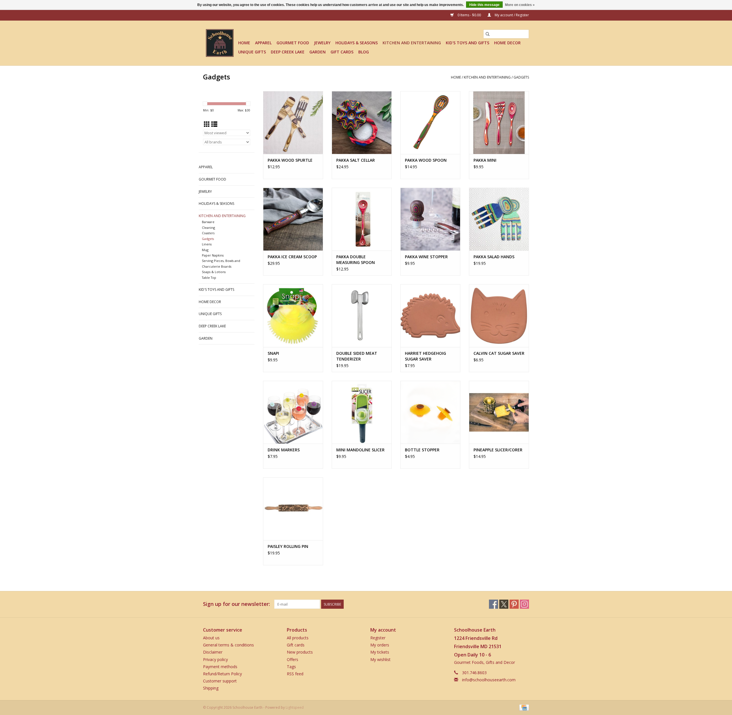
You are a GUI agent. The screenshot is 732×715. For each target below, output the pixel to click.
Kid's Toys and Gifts (467, 42)
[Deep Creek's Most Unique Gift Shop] (220, 43)
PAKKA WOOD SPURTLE (290, 160)
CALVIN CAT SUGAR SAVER (499, 353)
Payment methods (220, 666)
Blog (363, 52)
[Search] (487, 34)
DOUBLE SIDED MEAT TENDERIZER (356, 356)
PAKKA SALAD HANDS (494, 256)
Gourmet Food (293, 42)
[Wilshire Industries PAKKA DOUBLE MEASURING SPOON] (362, 219)
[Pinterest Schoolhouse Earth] (514, 604)
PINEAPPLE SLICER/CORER (498, 449)
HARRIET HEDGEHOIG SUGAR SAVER (425, 356)
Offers (292, 659)
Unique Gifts (252, 52)
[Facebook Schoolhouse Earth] (493, 604)
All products (298, 637)
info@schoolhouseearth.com (489, 679)
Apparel (263, 42)
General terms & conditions (228, 645)
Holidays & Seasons (356, 42)
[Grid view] (207, 124)
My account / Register (511, 15)
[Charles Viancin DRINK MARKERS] (293, 412)
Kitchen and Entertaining (412, 42)
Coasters (208, 233)
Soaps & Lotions (214, 272)
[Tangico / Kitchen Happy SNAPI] (293, 315)
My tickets (379, 652)
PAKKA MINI (485, 160)
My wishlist (380, 659)
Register (377, 637)
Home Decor (507, 42)
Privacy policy (215, 659)
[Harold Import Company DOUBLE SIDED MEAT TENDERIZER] (362, 315)
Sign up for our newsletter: (236, 604)
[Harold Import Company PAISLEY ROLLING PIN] (293, 508)
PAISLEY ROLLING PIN (288, 546)
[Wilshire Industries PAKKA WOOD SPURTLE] (293, 122)
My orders (379, 645)
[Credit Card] (523, 707)
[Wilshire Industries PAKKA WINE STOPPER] (430, 219)
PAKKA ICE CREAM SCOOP (292, 256)
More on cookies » (520, 5)
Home (244, 42)
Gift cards (342, 52)
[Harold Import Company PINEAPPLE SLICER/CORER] (499, 412)
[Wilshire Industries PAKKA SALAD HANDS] (499, 219)
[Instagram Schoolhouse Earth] (524, 604)
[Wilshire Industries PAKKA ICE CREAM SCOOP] (293, 219)
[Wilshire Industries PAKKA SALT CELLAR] (362, 122)
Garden (317, 52)
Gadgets (521, 77)
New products (300, 652)
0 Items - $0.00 (469, 15)
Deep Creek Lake (288, 52)
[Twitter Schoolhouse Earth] (503, 604)
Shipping (210, 688)
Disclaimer (212, 652)
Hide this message (484, 5)
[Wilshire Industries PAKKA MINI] (499, 122)
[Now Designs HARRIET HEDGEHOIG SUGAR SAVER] (430, 315)
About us (211, 637)
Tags (291, 666)
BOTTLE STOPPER (422, 449)
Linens (207, 244)
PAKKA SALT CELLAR (355, 160)
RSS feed (295, 673)
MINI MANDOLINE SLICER (360, 449)
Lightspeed (295, 707)
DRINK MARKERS (284, 449)
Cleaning (208, 227)
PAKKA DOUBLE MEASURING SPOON (355, 259)
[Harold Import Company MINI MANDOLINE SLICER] (362, 412)
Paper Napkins (213, 255)
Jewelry (322, 42)
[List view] (214, 124)
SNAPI (273, 353)
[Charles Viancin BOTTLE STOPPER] (430, 412)
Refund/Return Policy (222, 673)
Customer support (220, 681)
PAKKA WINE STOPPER (426, 256)
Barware (208, 222)
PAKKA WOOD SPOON (426, 160)
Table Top (209, 277)
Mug (205, 250)
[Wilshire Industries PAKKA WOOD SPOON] (430, 122)
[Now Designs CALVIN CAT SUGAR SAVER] (499, 315)
